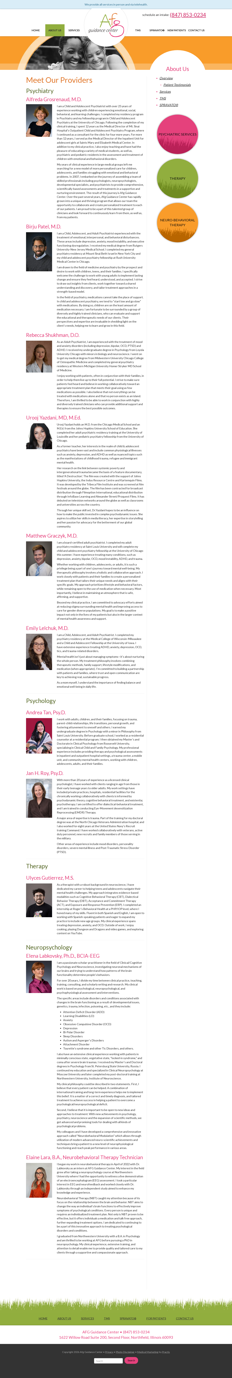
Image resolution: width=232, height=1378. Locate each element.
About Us (54, 30)
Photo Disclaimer (125, 1351)
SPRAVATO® (157, 30)
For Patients (156, 1318)
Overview (166, 78)
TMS (138, 30)
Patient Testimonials (177, 85)
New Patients (176, 30)
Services (74, 30)
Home (36, 30)
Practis (166, 1351)
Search (131, 1360)
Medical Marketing (147, 1351)
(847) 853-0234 (188, 15)
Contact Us (196, 30)
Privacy (109, 1351)
